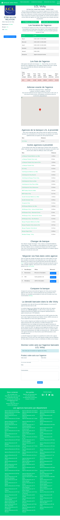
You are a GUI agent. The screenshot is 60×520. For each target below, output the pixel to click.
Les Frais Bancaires (30, 395)
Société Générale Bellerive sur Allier (30, 196)
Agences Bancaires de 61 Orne (29, 470)
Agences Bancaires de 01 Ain (12, 410)
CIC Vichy (24, 168)
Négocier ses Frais (49, 2)
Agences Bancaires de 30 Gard (12, 439)
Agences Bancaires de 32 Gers (47, 439)
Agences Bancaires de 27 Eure (12, 436)
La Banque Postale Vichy (28, 165)
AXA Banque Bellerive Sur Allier (29, 206)
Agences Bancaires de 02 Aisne (30, 410)
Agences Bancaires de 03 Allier (47, 410)
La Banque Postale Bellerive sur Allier (31, 156)
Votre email (23, 357)
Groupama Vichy (26, 203)
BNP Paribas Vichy (26, 193)
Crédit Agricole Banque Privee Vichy (30, 178)
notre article (31, 266)
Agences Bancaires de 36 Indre (12, 446)
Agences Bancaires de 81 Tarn (12, 491)
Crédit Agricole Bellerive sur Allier (30, 171)
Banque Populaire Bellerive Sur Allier (31, 221)
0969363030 (30, 22)
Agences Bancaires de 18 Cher (47, 424)
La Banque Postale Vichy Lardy (29, 159)
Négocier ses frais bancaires (30, 394)
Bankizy (31, 295)
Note (22, 364)
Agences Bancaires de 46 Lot (29, 455)
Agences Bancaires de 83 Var (47, 491)
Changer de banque (36, 2)
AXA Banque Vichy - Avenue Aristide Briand (32, 209)
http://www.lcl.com (51, 22)
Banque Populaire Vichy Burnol (29, 228)
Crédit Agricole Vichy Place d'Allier (30, 184)
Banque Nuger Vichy (27, 231)
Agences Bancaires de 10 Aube (12, 418)
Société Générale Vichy (27, 199)
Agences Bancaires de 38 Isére (47, 446)
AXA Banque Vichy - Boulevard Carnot (31, 212)
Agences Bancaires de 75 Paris (12, 485)
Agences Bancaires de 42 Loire (12, 452)
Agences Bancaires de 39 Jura (12, 449)
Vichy (6, 29)
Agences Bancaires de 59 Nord (47, 467)
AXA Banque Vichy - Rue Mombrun (30, 218)
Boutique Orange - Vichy (28, 234)
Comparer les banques (10, 36)
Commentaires (24, 370)
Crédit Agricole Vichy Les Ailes (29, 181)
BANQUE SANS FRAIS (10, 2)
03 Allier (11, 24)
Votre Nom (43, 357)
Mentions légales (47, 392)
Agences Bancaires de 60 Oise (12, 470)
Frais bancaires (24, 2)
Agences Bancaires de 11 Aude (29, 418)
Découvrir (53, 273)
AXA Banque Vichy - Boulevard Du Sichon (32, 215)
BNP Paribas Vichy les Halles (29, 190)
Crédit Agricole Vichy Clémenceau (30, 187)
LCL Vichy (24, 141)
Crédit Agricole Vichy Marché (29, 174)
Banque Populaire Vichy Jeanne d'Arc (31, 225)
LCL (7, 27)
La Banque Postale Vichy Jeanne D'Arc (31, 162)
